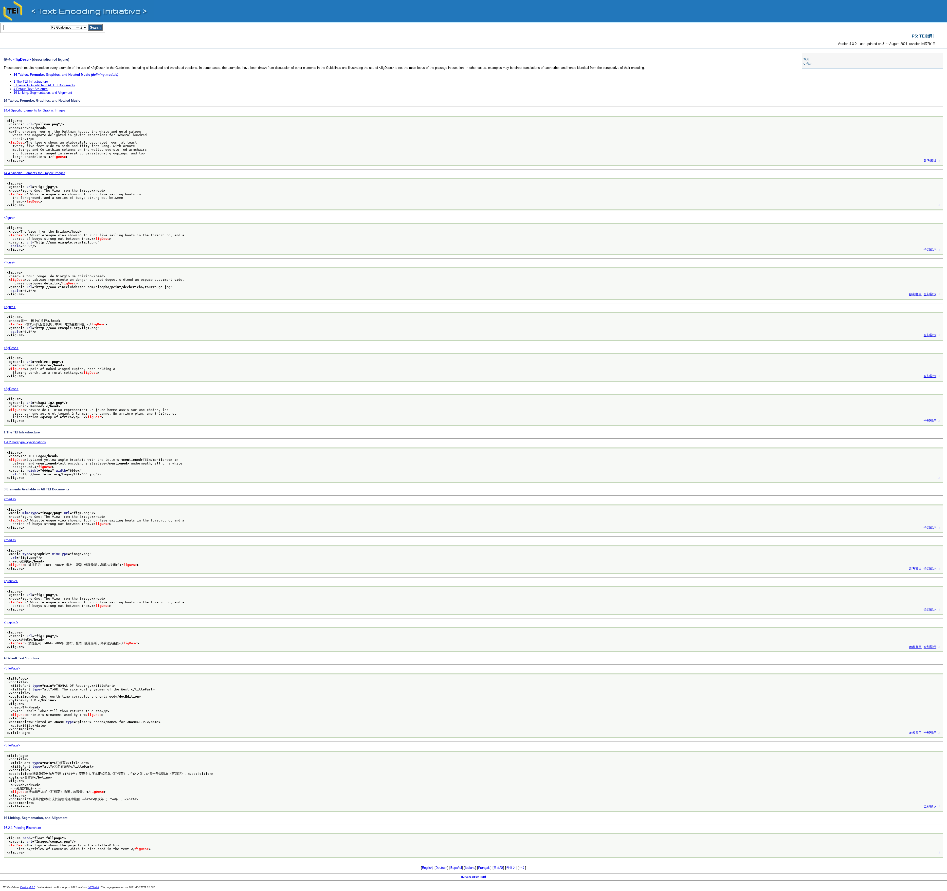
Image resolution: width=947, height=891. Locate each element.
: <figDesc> (21, 59)
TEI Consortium (470, 876)
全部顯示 (930, 249)
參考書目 (930, 160)
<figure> (10, 218)
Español (456, 868)
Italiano (470, 868)
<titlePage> (12, 668)
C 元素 (807, 63)
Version (24, 887)
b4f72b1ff (93, 887)
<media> (10, 499)
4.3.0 (32, 887)
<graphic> (11, 581)
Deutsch (441, 868)
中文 (522, 868)
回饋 (483, 876)
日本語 (498, 868)
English (427, 868)
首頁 (806, 58)
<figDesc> (11, 348)
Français (484, 868)
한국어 (511, 868)
